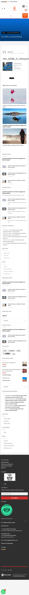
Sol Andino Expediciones (19, 576)
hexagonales (11, 350)
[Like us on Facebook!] (8, 570)
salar (7, 353)
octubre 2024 (7, 253)
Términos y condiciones (7, 464)
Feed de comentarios (8, 271)
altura (5, 350)
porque (18, 350)
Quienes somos (5, 462)
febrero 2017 (7, 258)
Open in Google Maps (7, 543)
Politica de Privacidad (6, 466)
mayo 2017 (6, 255)
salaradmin (10, 52)
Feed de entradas (8, 269)
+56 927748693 (13, 1)
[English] (2, 549)
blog (5, 432)
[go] (25, 320)
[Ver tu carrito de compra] (26, 10)
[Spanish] (5, 549)
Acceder (5, 266)
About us (3, 467)
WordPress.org (7, 273)
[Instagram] (4, 8)
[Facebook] (2, 8)
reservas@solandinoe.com (10, 540)
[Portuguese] (3, 549)
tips (14, 353)
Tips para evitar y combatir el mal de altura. (13, 145)
